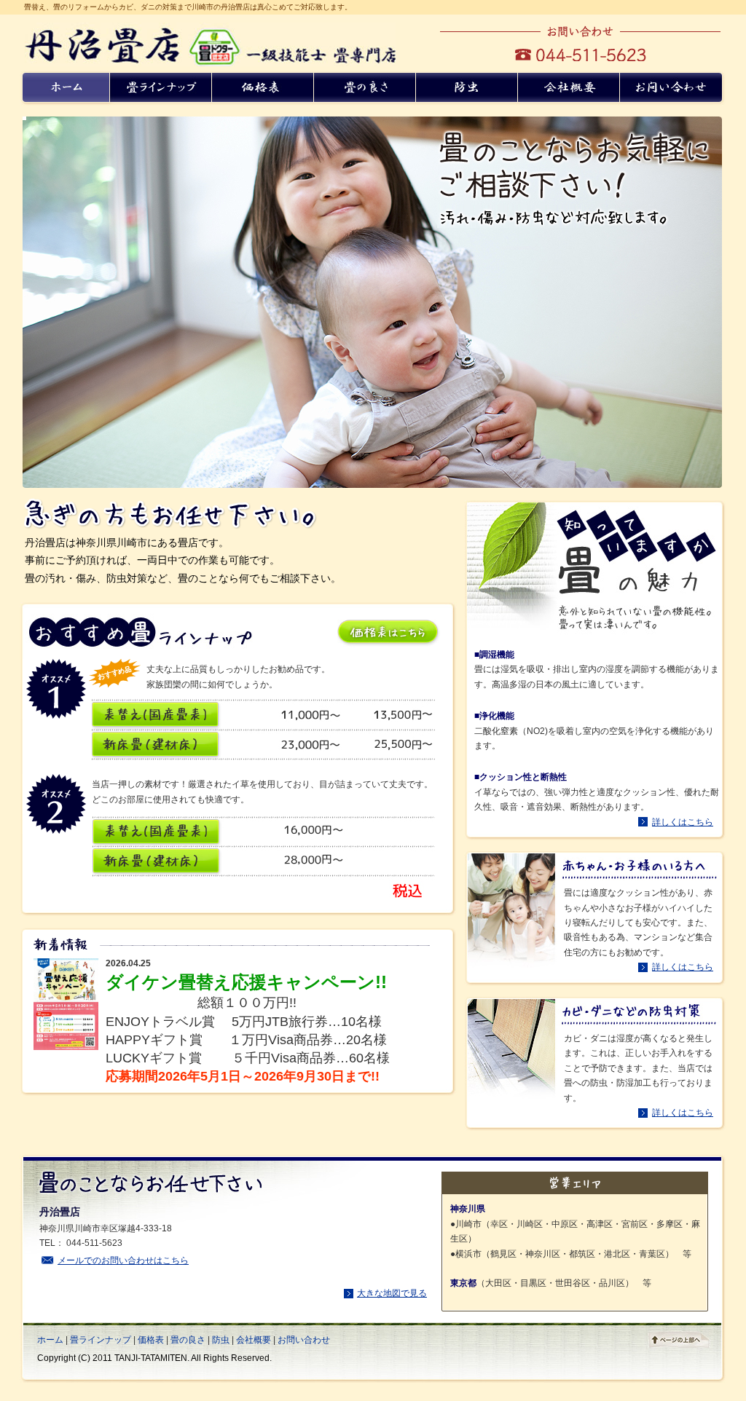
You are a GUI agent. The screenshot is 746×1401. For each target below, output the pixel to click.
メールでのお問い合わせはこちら (123, 1260)
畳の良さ (187, 1340)
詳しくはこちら (682, 822)
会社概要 (253, 1340)
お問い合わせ (304, 1340)
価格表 (151, 1340)
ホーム (50, 1340)
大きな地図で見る (392, 1293)
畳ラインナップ (100, 1340)
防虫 (220, 1340)
